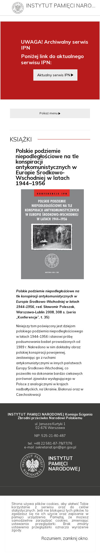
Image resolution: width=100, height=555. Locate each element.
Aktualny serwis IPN (53, 75)
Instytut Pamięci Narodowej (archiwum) (61, 5)
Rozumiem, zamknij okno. (64, 538)
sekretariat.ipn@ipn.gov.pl (55, 447)
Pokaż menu (48, 113)
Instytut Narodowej (64, 463)
